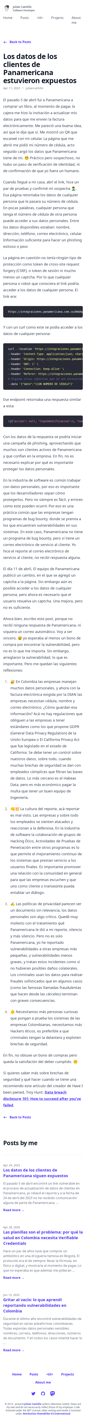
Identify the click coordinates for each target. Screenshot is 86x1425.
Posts (24, 18)
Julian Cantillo (32, 1404)
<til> (40, 18)
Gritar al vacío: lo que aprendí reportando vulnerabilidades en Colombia (34, 1305)
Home (7, 18)
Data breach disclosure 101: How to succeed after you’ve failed (42, 1099)
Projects (57, 18)
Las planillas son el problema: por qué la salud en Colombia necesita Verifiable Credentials (43, 1237)
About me (76, 20)
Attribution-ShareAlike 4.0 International (46, 1413)
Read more (13, 1210)
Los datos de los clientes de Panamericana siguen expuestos (35, 1172)
